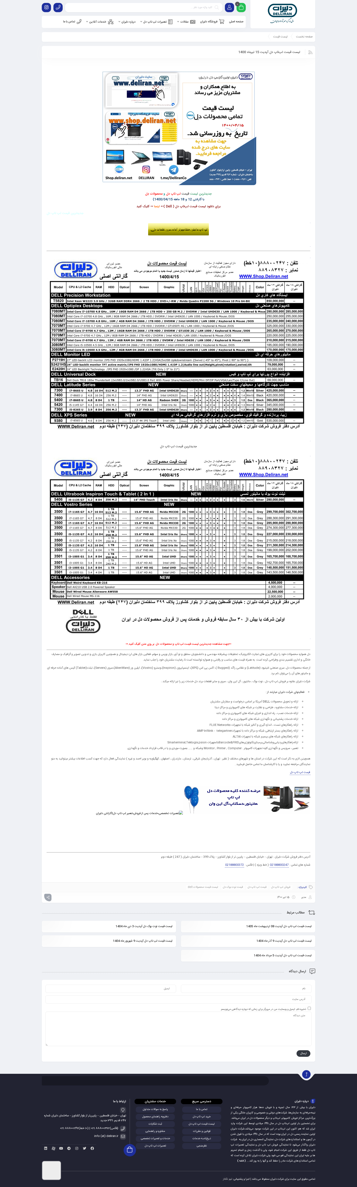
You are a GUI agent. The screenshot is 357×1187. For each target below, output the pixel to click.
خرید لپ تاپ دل (202, 1117)
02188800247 (279, 864)
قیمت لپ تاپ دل (300, 772)
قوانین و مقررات (201, 1131)
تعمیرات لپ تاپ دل (155, 1146)
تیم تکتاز (227, 1179)
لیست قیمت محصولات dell (203, 887)
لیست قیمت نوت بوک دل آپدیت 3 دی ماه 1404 (144, 926)
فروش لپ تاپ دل (280, 887)
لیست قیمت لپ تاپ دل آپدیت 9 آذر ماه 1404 (284, 940)
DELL (266, 701)
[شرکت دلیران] (283, 14)
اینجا (157, 206)
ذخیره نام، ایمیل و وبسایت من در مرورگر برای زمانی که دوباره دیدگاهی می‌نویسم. (263, 1009)
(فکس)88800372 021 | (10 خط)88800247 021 (89, 1128)
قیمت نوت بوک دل (233, 887)
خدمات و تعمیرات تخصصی (155, 1138)
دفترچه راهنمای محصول (155, 1117)
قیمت (185, 194)
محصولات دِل (153, 194)
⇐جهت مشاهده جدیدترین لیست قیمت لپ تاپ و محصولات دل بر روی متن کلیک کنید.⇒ (178, 644)
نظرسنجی (202, 1146)
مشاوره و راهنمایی (155, 1131)
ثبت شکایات (155, 1124)
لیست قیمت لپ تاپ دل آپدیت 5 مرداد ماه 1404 (283, 955)
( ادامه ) (241, 1161)
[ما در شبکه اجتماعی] (46, 7)
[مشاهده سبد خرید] (241, 8)
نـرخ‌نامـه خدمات (202, 1138)
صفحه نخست (304, 36)
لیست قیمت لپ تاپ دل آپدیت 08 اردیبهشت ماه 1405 (279, 926)
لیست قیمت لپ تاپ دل (202, 1124)
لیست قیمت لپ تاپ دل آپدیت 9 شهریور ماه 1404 (142, 940)
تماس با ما (201, 1109)
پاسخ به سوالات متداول (155, 1109)
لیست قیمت (280, 36)
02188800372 (234, 864)
